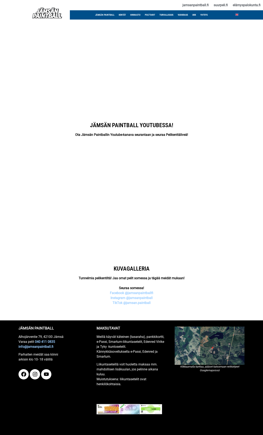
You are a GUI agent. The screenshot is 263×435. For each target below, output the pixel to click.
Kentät (122, 15)
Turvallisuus (166, 15)
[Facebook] (23, 374)
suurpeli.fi (221, 5)
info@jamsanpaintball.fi (35, 347)
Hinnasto (135, 15)
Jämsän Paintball (104, 15)
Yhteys (204, 15)
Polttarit (150, 15)
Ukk (194, 15)
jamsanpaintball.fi (195, 5)
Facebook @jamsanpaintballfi (131, 293)
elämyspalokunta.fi (247, 5)
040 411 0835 (45, 342)
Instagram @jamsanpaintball (132, 298)
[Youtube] (46, 374)
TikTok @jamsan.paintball (132, 303)
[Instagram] (35, 374)
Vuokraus (183, 15)
